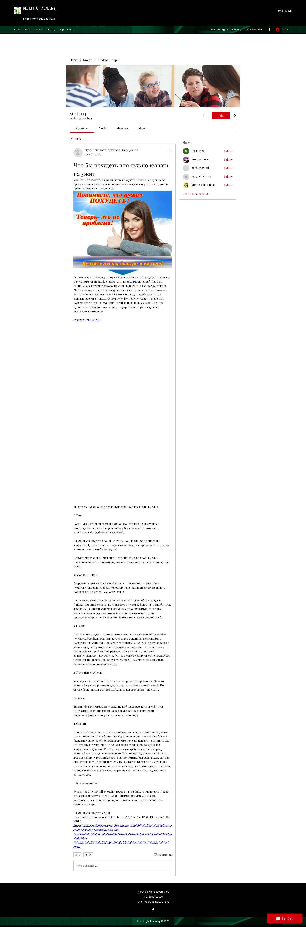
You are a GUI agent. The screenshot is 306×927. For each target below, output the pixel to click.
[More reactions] (88, 854)
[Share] (170, 150)
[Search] (204, 115)
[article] (123, 510)
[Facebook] (269, 29)
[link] (82, 128)
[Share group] (234, 115)
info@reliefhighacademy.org (225, 29)
